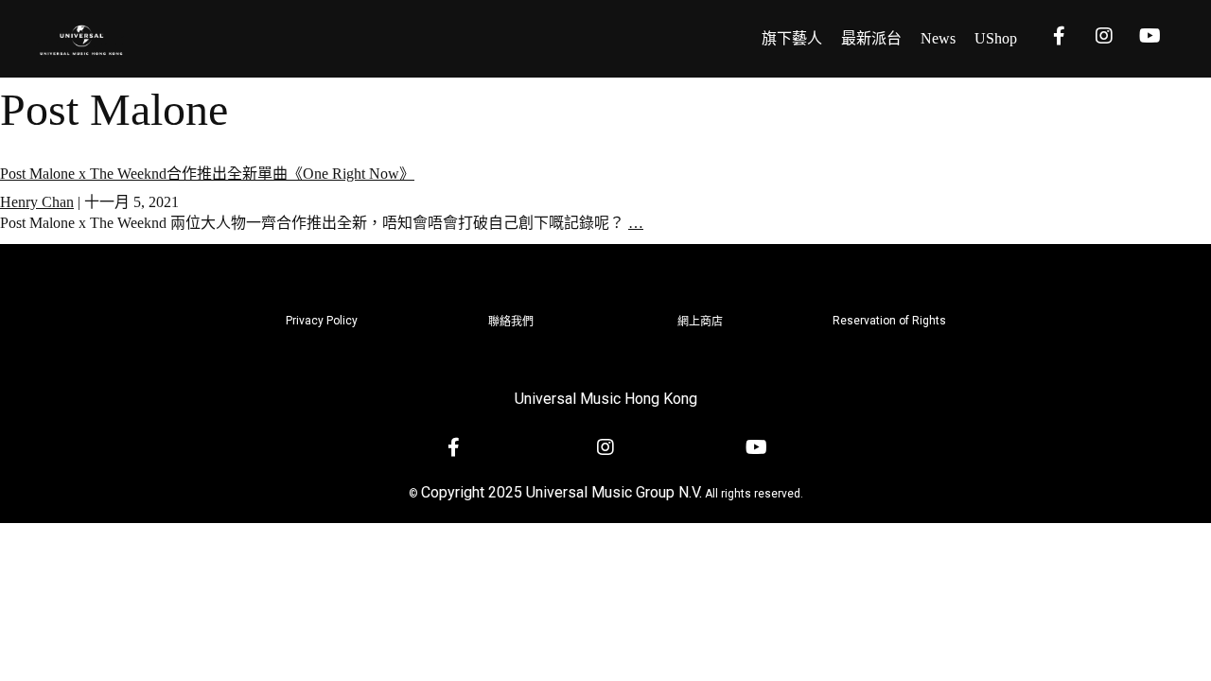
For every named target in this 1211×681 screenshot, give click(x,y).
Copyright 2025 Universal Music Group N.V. (561, 492)
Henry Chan (37, 202)
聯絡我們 (511, 321)
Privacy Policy (322, 320)
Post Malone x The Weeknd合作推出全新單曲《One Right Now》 (207, 174)
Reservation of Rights (889, 320)
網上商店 (700, 321)
